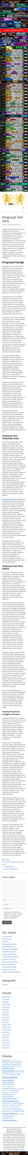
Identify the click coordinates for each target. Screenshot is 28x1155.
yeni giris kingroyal (9, 1120)
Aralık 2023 (5, 1045)
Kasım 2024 (5, 1017)
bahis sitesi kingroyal (16, 1060)
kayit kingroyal (8, 1068)
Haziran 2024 (6, 1030)
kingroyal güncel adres (8, 1084)
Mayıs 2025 (5, 1007)
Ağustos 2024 (6, 1025)
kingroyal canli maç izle (18, 1072)
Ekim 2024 (5, 1019)
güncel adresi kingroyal (8, 1066)
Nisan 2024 (5, 1035)
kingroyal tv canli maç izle (7, 1107)
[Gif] (14, 82)
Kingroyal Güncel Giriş (11, 869)
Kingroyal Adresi (9, 866)
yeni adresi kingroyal (8, 1118)
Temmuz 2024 (6, 1027)
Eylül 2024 (5, 1022)
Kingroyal (7, 859)
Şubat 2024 (5, 1040)
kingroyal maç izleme (8, 1096)
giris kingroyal (6, 1064)
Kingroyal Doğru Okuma (9, 944)
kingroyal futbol (5, 1074)
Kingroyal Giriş (6, 939)
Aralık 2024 (5, 1014)
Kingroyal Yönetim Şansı (9, 954)
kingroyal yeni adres (16, 1109)
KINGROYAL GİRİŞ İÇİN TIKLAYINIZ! (14, 30)
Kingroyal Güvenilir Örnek (9, 962)
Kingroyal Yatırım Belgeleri (10, 949)
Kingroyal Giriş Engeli (8, 959)
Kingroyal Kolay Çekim (9, 969)
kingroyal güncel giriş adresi (7, 1086)
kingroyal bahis (20, 1071)
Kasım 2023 (5, 1047)
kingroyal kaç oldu (5, 1092)
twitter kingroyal (7, 1116)
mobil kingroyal (21, 1113)
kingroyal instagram (6, 1090)
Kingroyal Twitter (16, 1107)
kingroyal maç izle (8, 1094)
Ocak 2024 (5, 1042)
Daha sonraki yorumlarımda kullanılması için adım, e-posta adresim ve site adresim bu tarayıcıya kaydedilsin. (13, 915)
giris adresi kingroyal (8, 1062)
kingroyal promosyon (10, 1101)
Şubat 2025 (5, 1009)
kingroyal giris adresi (14, 1074)
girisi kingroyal (18, 1062)
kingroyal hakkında (20, 1088)
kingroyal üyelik (19, 1111)
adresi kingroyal (6, 1060)
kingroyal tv (5, 1105)
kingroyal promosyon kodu (7, 1103)
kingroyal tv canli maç (15, 1105)
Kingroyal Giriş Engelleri (9, 967)
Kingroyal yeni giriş (8, 499)
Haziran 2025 (6, 1004)
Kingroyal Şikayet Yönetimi (10, 956)
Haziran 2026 (6, 997)
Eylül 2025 (5, 1002)
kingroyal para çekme (9, 1098)
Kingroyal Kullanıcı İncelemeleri (11, 972)
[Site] (14, 50)
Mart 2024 (5, 1037)
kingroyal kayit (15, 1090)
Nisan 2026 (5, 999)
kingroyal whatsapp (6, 1109)
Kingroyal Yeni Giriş (7, 1111)
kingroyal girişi (8, 1080)
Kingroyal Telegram (18, 1103)
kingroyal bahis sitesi (8, 1072)
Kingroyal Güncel (8, 1082)
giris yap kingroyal (16, 1064)
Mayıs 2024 (5, 1032)
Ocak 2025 (5, 1012)
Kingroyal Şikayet (9, 1113)
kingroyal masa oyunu (14, 1092)
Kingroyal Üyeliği (9, 862)
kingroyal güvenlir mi (9, 1088)
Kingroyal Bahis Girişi (8, 946)
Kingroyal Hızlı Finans (8, 964)
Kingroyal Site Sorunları (9, 951)
